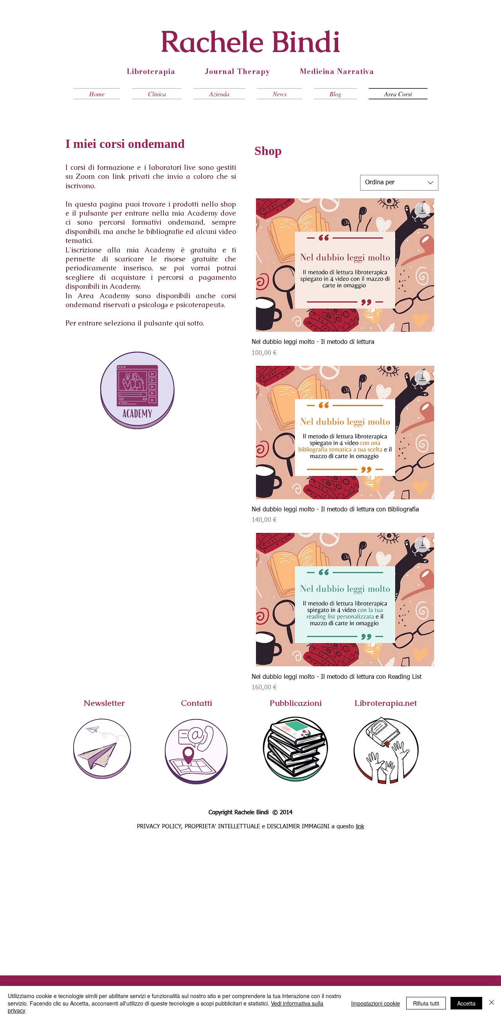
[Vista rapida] (345, 265)
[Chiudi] (491, 1003)
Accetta (466, 1003)
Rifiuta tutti (426, 1003)
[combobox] (399, 183)
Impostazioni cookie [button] (375, 1003)
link (360, 826)
